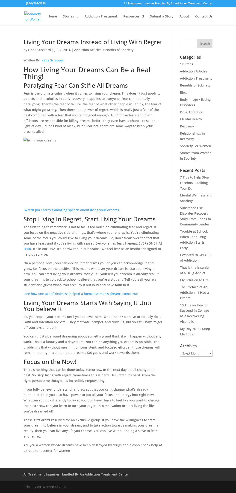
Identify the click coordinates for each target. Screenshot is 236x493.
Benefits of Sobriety (118, 50)
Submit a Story (162, 16)
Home (52, 16)
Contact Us (203, 16)
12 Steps (186, 64)
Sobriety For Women (195, 146)
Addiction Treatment (101, 16)
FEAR (27, 249)
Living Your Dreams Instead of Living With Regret (93, 42)
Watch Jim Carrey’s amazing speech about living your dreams (71, 210)
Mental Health (191, 119)
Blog (183, 92)
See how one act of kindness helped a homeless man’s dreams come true (81, 293)
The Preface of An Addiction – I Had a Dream (194, 292)
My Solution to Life (194, 280)
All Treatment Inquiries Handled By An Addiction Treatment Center (168, 3)
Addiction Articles (87, 50)
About (184, 16)
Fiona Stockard (39, 50)
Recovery (187, 126)
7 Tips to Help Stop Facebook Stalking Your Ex (194, 182)
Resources (131, 16)
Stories (68, 16)
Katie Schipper (52, 60)
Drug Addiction (191, 112)
